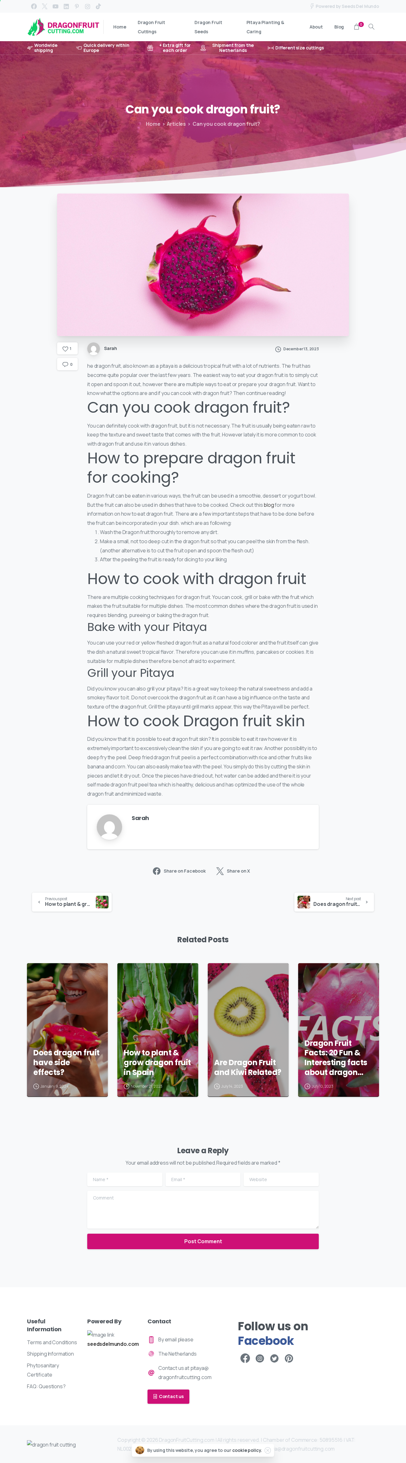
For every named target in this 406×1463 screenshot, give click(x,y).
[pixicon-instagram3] (259, 1358)
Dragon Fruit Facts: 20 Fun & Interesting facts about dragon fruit (335, 1058)
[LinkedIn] (66, 6)
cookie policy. (247, 1450)
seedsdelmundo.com (113, 1343)
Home (153, 123)
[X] (44, 6)
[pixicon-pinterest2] (289, 1358)
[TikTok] (98, 6)
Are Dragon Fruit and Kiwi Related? (247, 1067)
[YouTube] (55, 6)
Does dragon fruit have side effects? (66, 1062)
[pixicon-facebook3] (245, 1358)
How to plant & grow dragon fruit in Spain (157, 1062)
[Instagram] (87, 6)
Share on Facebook (185, 871)
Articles (176, 123)
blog (269, 504)
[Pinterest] (76, 6)
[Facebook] (34, 6)
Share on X (238, 871)
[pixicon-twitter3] (274, 1358)
